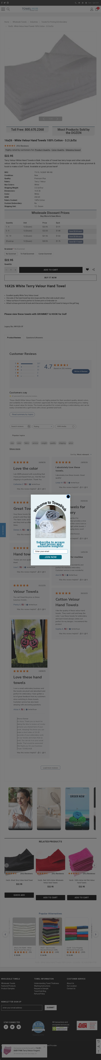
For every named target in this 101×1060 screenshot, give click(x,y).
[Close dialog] (68, 496)
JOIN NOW (51, 557)
